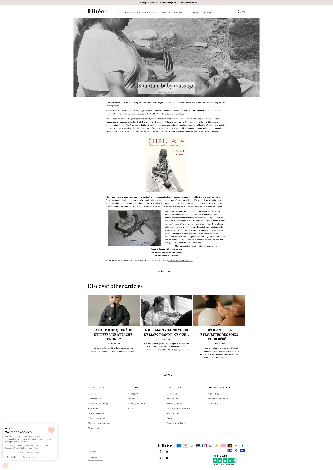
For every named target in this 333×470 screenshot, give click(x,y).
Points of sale (173, 413)
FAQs (169, 418)
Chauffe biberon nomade (99, 423)
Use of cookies (213, 403)
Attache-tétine (94, 428)
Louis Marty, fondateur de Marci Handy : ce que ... (166, 333)
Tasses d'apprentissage (98, 403)
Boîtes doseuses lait (96, 418)
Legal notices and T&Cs (217, 398)
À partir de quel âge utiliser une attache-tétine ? (114, 335)
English (94, 457)
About (130, 408)
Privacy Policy (213, 394)
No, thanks (11, 457)
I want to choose (30, 457)
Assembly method (175, 403)
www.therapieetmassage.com (180, 260)
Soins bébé (93, 408)
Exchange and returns (137, 403)
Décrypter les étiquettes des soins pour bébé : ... (219, 335)
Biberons (92, 394)
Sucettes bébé (94, 398)
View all (166, 375)
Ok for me (48, 457)
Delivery (131, 398)
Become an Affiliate (176, 423)
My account (132, 394)
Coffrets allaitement (97, 413)
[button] (5, 465)
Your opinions (173, 398)
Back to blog (168, 271)
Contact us (172, 394)
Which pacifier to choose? (179, 408)
